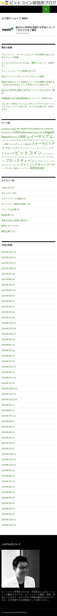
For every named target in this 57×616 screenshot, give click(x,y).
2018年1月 (7, 252)
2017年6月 (7, 290)
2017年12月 (7, 257)
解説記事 (6, 231)
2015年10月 (7, 399)
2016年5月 (7, 361)
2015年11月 (7, 394)
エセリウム (26, 140)
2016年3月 (7, 372)
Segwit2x (7, 136)
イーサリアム (41, 136)
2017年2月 (7, 312)
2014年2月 (7, 508)
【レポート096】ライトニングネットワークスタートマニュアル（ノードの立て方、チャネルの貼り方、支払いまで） (28, 106)
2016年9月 (7, 339)
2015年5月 (7, 426)
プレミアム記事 (9, 209)
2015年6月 (7, 421)
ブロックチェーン (20, 160)
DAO (16, 132)
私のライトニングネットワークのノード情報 (23, 76)
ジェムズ (13, 144)
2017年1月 (7, 317)
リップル (5, 168)
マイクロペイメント (42, 161)
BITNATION (6, 133)
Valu (28, 137)
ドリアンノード (29, 148)
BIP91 (26, 129)
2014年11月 (7, 459)
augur (13, 128)
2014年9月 (7, 470)
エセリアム (15, 140)
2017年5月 (7, 295)
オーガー (36, 140)
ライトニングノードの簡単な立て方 (19, 71)
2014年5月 (7, 492)
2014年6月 (7, 486)
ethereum (26, 132)
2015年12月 (7, 388)
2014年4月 (7, 497)
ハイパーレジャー (41, 148)
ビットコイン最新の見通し (14, 204)
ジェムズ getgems (24, 144)
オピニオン (7, 193)
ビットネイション (21, 157)
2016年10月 (7, 334)
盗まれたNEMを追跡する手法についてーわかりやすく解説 (35, 28)
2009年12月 (7, 525)
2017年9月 (7, 274)
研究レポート (8, 225)
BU (12, 133)
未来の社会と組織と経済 (13, 220)
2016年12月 (7, 323)
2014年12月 (7, 454)
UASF (22, 136)
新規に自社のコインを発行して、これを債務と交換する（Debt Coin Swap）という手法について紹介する (28, 83)
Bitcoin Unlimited (45, 128)
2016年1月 (7, 383)
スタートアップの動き (12, 198)
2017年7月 (7, 284)
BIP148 (32, 128)
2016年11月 (7, 328)
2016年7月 (7, 350)
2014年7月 (7, 481)
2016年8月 (7, 344)
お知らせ (6, 187)
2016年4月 (7, 366)
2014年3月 (7, 503)
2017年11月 (7, 263)
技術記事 (6, 215)
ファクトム (33, 157)
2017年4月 (7, 301)
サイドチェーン (46, 140)
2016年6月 (7, 355)
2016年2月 (7, 377)
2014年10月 (7, 465)
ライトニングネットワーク (37, 164)
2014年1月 (7, 514)
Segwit (49, 132)
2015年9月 (7, 405)
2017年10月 (7, 268)
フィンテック (43, 157)
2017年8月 (7, 279)
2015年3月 (7, 437)
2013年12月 (7, 519)
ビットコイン (28, 152)
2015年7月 (7, 415)
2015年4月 (7, 432)
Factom (35, 132)
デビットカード (13, 147)
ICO (42, 132)
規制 (42, 168)
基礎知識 (35, 167)
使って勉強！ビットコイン (19, 168)
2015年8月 (7, 410)
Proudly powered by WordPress (14, 612)
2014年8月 (7, 476)
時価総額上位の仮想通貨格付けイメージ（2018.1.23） (28, 98)
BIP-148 (20, 129)
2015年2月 (7, 443)
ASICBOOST (6, 129)
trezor (15, 137)
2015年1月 (7, 448)
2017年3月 (7, 306)
